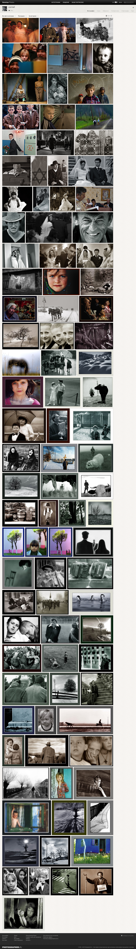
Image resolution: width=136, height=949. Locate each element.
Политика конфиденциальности (50, 938)
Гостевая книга (115, 10)
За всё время (32, 16)
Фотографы (17, 938)
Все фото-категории (8, 16)
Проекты (4, 938)
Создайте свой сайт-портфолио (33, 937)
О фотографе (125, 10)
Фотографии (55, 2)
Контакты (28, 940)
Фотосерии (4, 937)
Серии (98, 10)
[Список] (111, 15)
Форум (15, 935)
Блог (15, 937)
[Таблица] (108, 15)
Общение (66, 2)
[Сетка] (106, 15)
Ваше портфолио (78, 2)
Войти (120, 2)
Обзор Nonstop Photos (31, 935)
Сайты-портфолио (18, 940)
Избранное (106, 10)
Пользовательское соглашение (50, 935)
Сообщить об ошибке (128, 935)
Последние (21, 16)
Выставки (4, 940)
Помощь (28, 938)
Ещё (132, 10)
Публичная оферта (47, 937)
